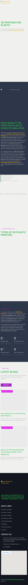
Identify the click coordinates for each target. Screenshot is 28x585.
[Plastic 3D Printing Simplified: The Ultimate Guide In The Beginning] (14, 436)
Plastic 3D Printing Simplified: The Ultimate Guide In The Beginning (12, 452)
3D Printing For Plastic (7, 391)
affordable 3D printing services (10, 162)
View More (6, 385)
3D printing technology (16, 30)
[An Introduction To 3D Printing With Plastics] (14, 400)
